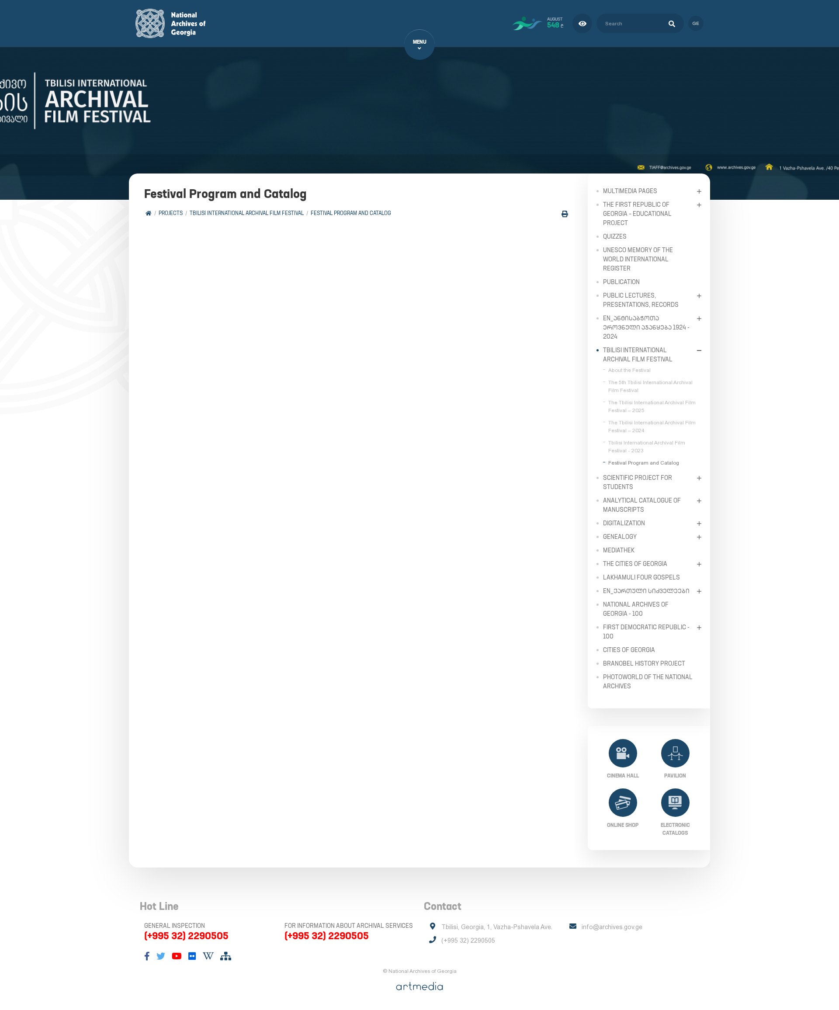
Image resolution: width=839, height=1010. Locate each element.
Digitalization (624, 523)
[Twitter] (160, 956)
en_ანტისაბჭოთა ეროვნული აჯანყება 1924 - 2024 (646, 327)
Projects (171, 213)
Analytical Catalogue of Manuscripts (642, 505)
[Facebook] (147, 956)
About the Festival (629, 370)
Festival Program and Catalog (351, 213)
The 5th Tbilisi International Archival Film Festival (650, 386)
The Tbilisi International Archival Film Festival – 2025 (652, 406)
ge (696, 23)
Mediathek (618, 550)
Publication (621, 282)
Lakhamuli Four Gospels (641, 577)
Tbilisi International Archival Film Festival (247, 213)
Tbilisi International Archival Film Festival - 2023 (646, 447)
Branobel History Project (644, 663)
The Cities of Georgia (635, 564)
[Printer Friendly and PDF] (565, 214)
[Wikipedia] (208, 956)
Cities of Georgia (629, 650)
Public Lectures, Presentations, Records (641, 300)
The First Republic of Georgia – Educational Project (637, 214)
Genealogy (620, 537)
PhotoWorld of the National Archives (648, 681)
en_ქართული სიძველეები (646, 591)
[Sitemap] (225, 956)
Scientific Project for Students (637, 482)
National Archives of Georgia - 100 (636, 609)
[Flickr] (192, 956)
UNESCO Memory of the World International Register (638, 259)
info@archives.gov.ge (612, 926)
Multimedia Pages (630, 191)
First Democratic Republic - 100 (646, 631)
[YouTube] (177, 956)
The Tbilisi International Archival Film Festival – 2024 (652, 427)
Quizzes (615, 236)
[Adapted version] (582, 23)
